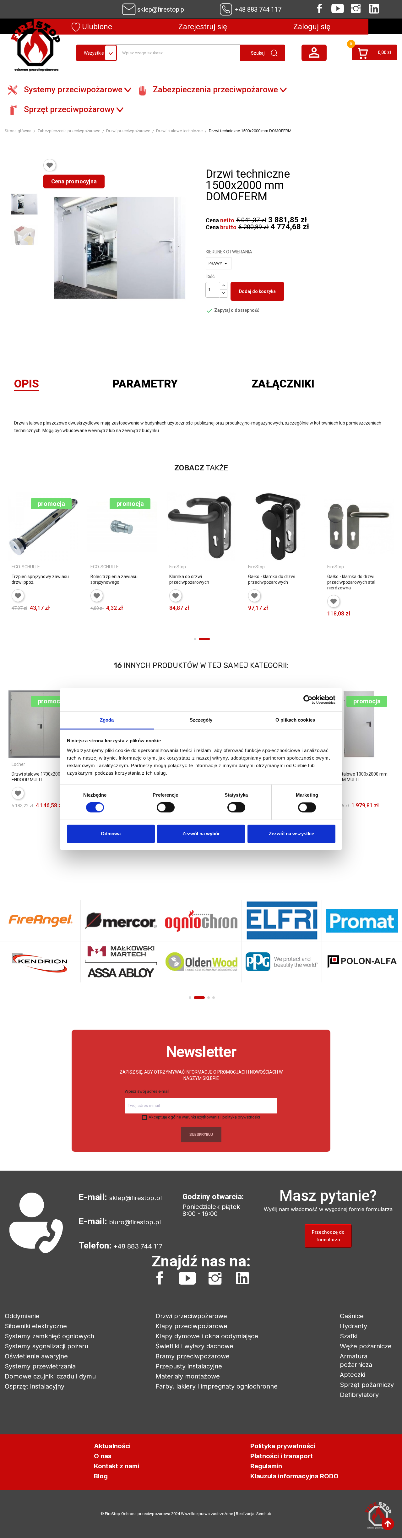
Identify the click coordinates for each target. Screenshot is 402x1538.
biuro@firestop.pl (135, 1222)
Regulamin (266, 1466)
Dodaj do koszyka (257, 291)
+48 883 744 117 (258, 9)
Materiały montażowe (187, 1376)
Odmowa (111, 833)
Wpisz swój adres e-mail (147, 1091)
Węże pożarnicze (366, 1346)
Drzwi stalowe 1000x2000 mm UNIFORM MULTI (357, 777)
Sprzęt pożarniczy (367, 1385)
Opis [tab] (26, 385)
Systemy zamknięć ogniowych (49, 1336)
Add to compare (17, 629)
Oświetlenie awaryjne (36, 1356)
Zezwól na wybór (201, 833)
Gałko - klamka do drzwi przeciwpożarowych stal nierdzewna (351, 582)
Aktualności (112, 1446)
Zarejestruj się (202, 26)
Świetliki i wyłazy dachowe (194, 1346)
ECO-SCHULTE (26, 567)
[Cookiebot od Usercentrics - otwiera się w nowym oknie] (307, 699)
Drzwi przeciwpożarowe (191, 1316)
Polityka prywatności (282, 1446)
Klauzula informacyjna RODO (294, 1476)
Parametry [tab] (145, 385)
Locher (18, 764)
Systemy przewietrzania (40, 1366)
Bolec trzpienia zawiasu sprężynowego (114, 579)
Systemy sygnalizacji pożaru (46, 1346)
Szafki (348, 1336)
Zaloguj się (311, 26)
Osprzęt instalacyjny (34, 1386)
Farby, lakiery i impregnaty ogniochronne (216, 1386)
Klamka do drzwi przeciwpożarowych (189, 579)
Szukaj (258, 53)
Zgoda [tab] (107, 720)
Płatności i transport (281, 1456)
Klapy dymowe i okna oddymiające (206, 1336)
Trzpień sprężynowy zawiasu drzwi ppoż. (40, 579)
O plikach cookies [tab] (295, 720)
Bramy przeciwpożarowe (192, 1356)
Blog (101, 1476)
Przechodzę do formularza (328, 1235)
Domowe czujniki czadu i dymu (50, 1376)
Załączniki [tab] (283, 385)
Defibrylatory (359, 1395)
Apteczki (352, 1374)
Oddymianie (22, 1316)
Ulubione (96, 26)
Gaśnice (352, 1316)
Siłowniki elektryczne (36, 1326)
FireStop (177, 567)
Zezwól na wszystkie (291, 833)
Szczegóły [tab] (201, 720)
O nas (102, 1456)
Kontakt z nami (116, 1466)
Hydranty (353, 1326)
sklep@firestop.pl (161, 9)
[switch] (166, 808)
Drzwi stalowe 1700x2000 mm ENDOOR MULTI (42, 777)
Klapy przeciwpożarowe (191, 1326)
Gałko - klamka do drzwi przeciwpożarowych (271, 579)
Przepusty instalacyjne (188, 1366)
